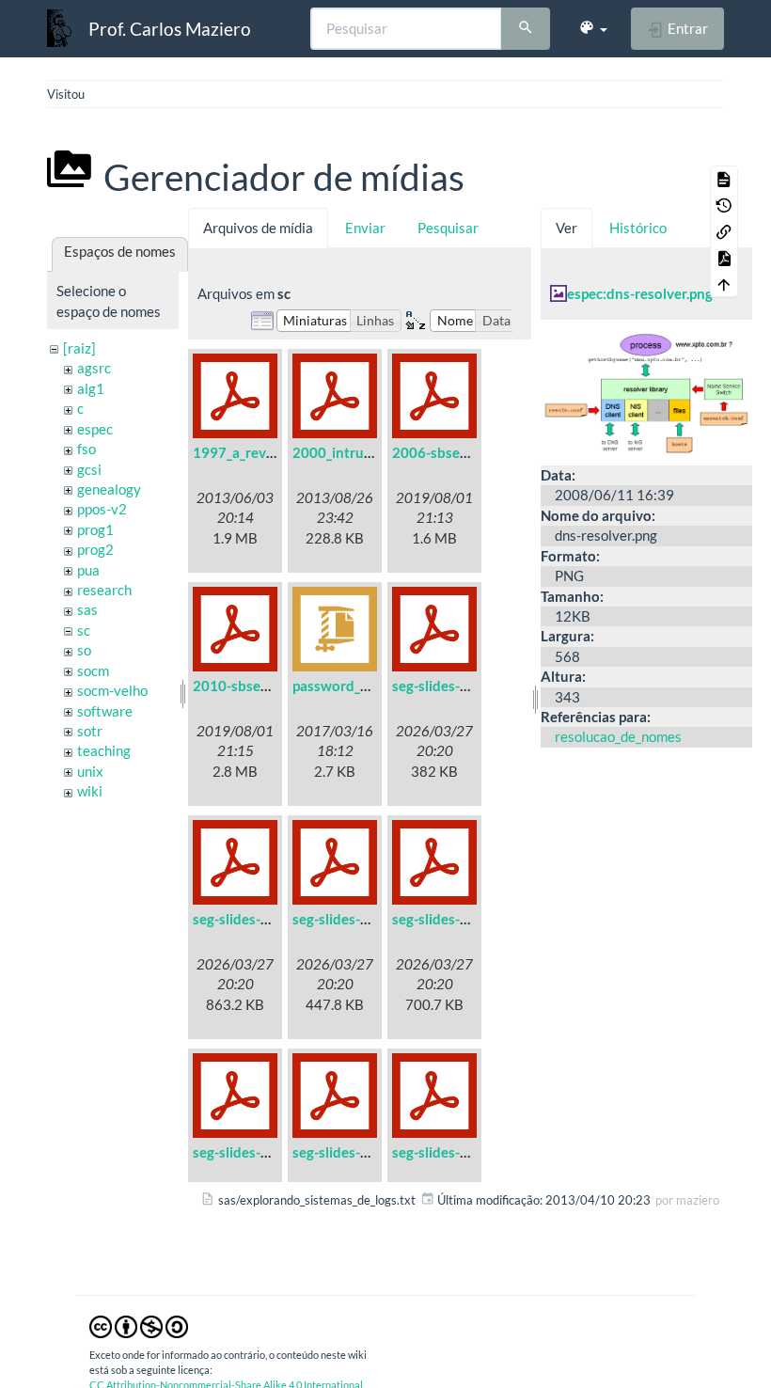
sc (83, 630)
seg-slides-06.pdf (346, 1152)
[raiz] (79, 347)
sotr (89, 730)
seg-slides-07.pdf (446, 1152)
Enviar (365, 227)
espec (95, 428)
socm (93, 670)
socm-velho (112, 690)
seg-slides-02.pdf (247, 918)
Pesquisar (448, 227)
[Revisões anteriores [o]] (724, 205)
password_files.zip (349, 685)
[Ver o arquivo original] (646, 390)
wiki (89, 790)
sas (87, 609)
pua (88, 569)
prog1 (95, 529)
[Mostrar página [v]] (724, 178)
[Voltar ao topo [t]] (724, 284)
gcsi (89, 469)
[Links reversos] (724, 231)
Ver (566, 227)
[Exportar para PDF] (724, 257)
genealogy (109, 489)
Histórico (638, 227)
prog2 (95, 549)
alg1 (90, 388)
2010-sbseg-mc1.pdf (258, 685)
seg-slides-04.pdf (446, 918)
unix (90, 771)
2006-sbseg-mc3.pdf (457, 452)
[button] (593, 28)
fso (86, 448)
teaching (104, 750)
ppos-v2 (102, 508)
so (84, 649)
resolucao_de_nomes (618, 736)
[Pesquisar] (525, 29)
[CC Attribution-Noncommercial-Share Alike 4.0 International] (138, 1325)
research (104, 589)
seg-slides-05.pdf (247, 1152)
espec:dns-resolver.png (640, 293)
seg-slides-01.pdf (446, 685)
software (105, 710)
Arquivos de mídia (258, 227)
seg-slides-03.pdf (346, 918)
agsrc (94, 367)
